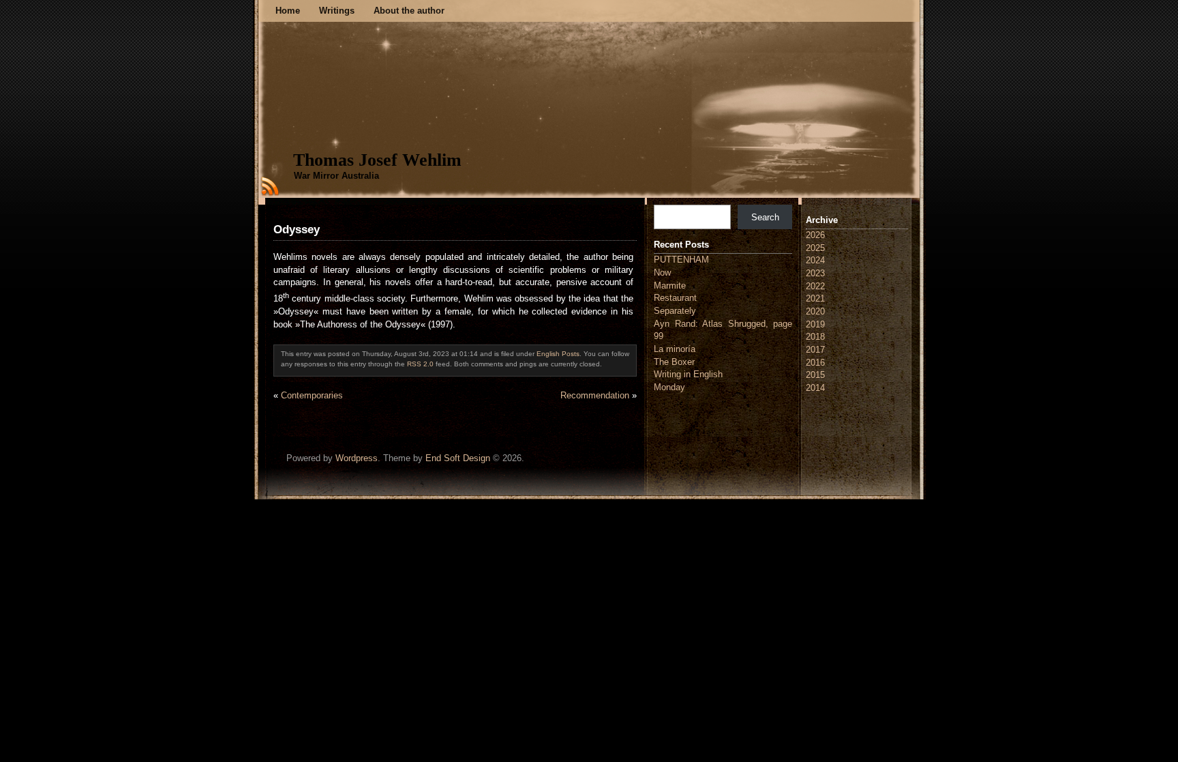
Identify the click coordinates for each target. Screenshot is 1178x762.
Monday (669, 387)
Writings (336, 10)
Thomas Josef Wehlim (377, 160)
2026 (815, 235)
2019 (815, 324)
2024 (815, 260)
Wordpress (356, 458)
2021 (815, 298)
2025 (815, 248)
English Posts (558, 353)
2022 (815, 286)
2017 (815, 350)
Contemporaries (312, 395)
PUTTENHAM (681, 259)
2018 (815, 337)
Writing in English (688, 374)
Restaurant (675, 298)
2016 (815, 362)
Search (765, 217)
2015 (815, 375)
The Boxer (674, 362)
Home (287, 10)
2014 (815, 388)
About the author (409, 10)
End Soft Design (457, 458)
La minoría (674, 349)
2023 (815, 273)
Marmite (670, 285)
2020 (815, 311)
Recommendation (594, 395)
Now (662, 272)
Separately (675, 311)
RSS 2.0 (420, 364)
